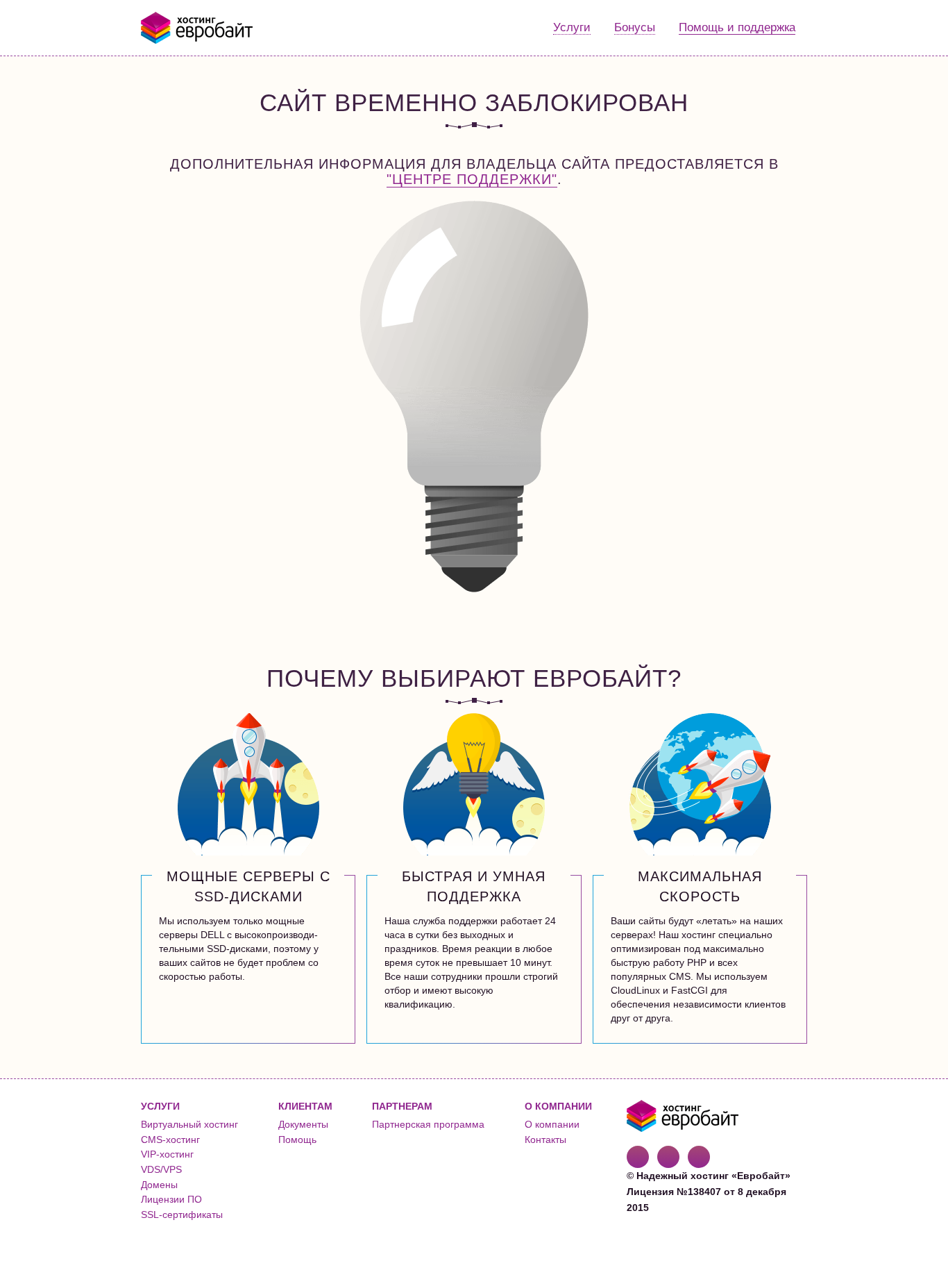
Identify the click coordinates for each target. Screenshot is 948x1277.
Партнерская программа (428, 1124)
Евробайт (197, 28)
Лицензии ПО (171, 1199)
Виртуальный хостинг (189, 1124)
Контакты (545, 1139)
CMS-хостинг (170, 1139)
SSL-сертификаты (182, 1214)
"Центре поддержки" (472, 179)
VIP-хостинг (167, 1154)
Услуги (572, 27)
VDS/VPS (161, 1169)
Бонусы (634, 27)
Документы (303, 1124)
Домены (159, 1184)
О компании (552, 1124)
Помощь (297, 1139)
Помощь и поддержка (737, 27)
